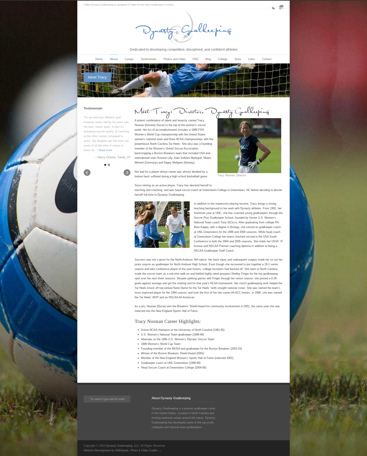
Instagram (279, 5)
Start (105, 165)
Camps (129, 59)
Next (127, 172)
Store (237, 59)
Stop (109, 165)
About (114, 59)
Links (251, 59)
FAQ (195, 59)
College (222, 59)
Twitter (270, 5)
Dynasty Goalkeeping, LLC (122, 445)
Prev (87, 172)
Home (99, 59)
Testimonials (148, 59)
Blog (208, 59)
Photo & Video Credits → (145, 450)
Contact (267, 59)
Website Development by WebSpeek (106, 450)
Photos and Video (174, 59)
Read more (105, 150)
